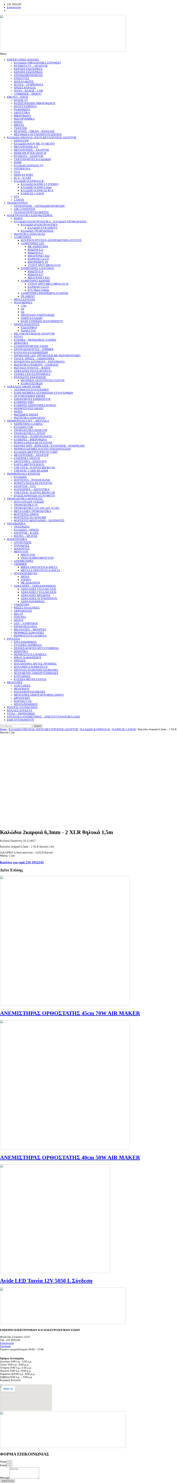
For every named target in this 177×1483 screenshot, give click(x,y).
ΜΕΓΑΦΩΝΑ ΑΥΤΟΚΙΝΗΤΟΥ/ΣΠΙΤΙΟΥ (38, 134)
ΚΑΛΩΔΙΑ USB (23, 427)
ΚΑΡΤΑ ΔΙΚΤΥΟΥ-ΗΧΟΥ (29, 464)
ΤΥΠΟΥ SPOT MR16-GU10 (44, 265)
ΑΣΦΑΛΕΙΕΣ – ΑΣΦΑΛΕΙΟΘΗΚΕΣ (35, 585)
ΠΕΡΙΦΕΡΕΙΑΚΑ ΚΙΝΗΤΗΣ (23, 473)
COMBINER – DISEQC (28, 93)
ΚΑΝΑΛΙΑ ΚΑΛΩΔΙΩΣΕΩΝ (31, 352)
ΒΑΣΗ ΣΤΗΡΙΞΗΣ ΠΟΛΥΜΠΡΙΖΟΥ (42, 321)
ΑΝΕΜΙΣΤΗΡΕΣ (23, 560)
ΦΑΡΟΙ (18, 218)
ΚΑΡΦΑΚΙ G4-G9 (38, 258)
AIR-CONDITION (24, 209)
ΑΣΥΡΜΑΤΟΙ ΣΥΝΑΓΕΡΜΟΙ (31, 389)
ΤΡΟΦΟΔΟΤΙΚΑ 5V (26, 504)
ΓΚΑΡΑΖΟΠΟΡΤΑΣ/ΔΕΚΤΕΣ (31, 212)
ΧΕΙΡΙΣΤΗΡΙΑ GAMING (28, 423)
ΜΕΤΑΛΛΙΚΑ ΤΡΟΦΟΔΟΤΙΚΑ (32, 511)
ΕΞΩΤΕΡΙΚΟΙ (29, 327)
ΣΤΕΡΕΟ (26, 579)
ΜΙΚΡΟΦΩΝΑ (22, 115)
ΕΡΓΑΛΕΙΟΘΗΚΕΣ (25, 641)
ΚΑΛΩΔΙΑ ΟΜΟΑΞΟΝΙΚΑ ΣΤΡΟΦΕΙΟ (37, 62)
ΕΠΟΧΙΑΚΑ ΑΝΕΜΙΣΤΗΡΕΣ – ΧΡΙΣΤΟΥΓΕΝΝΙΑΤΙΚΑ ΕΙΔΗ (43, 716)
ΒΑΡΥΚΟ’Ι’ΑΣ (23, 701)
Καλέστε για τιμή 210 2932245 (22, 862)
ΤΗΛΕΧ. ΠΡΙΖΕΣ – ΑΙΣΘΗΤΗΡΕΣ (34, 358)
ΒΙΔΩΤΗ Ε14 (35, 249)
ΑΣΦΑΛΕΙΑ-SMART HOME (24, 386)
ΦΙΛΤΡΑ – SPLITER (25, 536)
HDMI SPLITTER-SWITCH (30, 153)
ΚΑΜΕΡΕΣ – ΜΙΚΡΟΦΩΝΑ (30, 439)
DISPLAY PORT (23, 174)
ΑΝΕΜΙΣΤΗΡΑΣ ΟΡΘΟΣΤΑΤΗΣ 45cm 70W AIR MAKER (70, 1013)
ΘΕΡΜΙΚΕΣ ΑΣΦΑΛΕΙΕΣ (29, 632)
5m (22, 311)
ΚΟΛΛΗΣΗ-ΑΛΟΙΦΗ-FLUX (31, 666)
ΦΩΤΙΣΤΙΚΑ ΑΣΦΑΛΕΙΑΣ (29, 234)
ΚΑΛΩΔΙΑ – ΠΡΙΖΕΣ (26, 529)
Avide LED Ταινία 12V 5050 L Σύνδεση (46, 1280)
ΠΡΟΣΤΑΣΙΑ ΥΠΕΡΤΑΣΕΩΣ (37, 314)
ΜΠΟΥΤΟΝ (21, 551)
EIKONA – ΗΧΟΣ (17, 96)
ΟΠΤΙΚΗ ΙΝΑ (22, 168)
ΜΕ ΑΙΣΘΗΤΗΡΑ (38, 246)
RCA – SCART (22, 177)
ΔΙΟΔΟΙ (18, 620)
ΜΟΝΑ (25, 576)
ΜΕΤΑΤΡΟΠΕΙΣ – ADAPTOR (31, 149)
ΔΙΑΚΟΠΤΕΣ (22, 548)
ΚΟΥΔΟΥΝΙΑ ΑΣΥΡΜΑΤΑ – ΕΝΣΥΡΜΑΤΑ (39, 361)
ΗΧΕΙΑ (18, 121)
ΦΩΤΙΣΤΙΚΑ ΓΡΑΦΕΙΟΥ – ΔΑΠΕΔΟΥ (36, 364)
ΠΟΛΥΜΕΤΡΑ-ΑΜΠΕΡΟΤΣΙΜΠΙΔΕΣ (36, 673)
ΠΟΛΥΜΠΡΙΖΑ (23, 302)
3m (22, 308)
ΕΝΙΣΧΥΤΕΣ (21, 78)
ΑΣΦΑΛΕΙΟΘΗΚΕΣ (33, 601)
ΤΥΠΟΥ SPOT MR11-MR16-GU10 (48, 283)
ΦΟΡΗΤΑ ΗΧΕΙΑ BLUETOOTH (33, 442)
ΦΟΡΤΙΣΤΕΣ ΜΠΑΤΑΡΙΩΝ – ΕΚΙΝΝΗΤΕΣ (39, 520)
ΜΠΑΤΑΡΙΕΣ (14, 682)
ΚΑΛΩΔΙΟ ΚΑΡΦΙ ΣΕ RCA (37, 190)
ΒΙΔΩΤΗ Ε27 (35, 252)
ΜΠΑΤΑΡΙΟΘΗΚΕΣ (26, 704)
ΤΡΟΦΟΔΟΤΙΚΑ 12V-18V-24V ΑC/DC (37, 508)
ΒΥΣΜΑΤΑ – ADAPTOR (28, 156)
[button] (88, 53)
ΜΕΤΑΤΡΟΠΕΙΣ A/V (26, 146)
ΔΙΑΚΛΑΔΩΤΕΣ (24, 81)
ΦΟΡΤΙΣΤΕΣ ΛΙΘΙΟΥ (26, 514)
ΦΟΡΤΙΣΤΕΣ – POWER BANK (32, 480)
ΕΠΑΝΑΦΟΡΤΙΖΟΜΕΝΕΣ (29, 691)
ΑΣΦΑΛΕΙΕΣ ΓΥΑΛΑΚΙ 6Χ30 (38, 592)
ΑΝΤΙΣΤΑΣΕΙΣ (22, 542)
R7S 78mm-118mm (38, 290)
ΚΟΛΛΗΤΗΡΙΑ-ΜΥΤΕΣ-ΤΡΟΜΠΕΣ (35, 663)
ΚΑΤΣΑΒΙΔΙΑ (22, 676)
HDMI (17, 162)
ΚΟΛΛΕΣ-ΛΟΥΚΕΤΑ (19, 710)
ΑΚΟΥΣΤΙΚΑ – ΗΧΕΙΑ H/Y (30, 461)
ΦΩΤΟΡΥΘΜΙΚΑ (24, 118)
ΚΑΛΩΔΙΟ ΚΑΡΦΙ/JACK (29, 181)
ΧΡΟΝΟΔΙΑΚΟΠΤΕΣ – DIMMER (34, 349)
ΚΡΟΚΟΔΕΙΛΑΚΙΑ (25, 626)
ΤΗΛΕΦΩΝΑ (22, 526)
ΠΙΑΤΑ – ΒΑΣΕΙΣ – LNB (28, 90)
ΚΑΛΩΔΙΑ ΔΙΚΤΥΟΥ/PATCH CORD (35, 452)
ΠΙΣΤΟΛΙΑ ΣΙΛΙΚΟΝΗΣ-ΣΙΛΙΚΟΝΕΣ (36, 669)
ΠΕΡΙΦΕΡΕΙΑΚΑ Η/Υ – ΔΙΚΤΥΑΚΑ (28, 420)
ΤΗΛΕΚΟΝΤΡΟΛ (17, 202)
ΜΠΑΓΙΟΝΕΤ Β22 (39, 255)
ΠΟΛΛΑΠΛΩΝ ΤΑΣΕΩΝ (29, 501)
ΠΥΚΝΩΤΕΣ (21, 545)
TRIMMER (20, 564)
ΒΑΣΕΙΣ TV (21, 100)
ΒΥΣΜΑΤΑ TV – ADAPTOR (31, 65)
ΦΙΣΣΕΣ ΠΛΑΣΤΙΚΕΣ (27, 607)
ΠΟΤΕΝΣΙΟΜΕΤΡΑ (25, 573)
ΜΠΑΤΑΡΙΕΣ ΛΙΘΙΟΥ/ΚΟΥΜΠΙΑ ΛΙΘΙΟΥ (39, 694)
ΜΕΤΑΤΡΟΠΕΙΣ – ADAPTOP (31, 455)
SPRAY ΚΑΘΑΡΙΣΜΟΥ (28, 657)
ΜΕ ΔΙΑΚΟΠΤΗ (30, 582)
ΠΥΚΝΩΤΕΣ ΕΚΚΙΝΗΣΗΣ (30, 377)
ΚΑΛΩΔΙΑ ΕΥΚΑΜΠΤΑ (42, 227)
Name (3, 1461)
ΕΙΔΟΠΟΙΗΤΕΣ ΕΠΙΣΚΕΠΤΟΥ (32, 399)
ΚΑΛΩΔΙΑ (20, 476)
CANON (19, 199)
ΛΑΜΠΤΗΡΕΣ (22, 237)
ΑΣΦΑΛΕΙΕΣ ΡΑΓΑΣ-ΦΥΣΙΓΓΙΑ (33, 371)
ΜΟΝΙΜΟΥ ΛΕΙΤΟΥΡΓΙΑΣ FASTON (42, 380)
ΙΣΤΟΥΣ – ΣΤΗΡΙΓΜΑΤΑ (28, 84)
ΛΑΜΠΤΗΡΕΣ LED (32, 243)
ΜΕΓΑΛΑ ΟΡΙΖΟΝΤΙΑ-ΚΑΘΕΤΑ (40, 570)
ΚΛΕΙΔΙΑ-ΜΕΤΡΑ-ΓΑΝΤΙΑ (30, 679)
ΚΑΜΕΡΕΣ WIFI (24, 402)
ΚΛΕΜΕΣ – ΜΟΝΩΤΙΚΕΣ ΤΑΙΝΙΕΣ (35, 339)
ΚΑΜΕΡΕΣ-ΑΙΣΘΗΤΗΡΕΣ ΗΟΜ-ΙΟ (35, 405)
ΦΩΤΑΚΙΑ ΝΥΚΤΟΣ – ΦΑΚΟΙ (32, 367)
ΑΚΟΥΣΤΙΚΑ (22, 112)
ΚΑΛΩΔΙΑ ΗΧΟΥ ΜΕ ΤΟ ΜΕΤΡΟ (34, 143)
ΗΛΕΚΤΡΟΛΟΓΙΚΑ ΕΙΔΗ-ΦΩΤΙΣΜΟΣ (30, 215)
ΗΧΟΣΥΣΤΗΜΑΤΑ (25, 106)
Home (3, 729)
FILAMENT (28, 296)
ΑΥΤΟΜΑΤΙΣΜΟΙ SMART (29, 395)
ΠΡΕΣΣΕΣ (20, 660)
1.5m (23, 305)
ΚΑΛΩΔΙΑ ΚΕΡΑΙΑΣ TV (29, 165)
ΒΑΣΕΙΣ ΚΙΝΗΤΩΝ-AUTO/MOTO (34, 495)
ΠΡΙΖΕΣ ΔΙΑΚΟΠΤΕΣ (27, 324)
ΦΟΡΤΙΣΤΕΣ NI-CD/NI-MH (30, 517)
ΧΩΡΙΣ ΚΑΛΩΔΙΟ (32, 318)
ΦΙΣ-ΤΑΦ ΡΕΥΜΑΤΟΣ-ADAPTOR (34, 333)
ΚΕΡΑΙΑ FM (21, 140)
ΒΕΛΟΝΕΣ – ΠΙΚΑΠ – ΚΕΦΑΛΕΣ (34, 131)
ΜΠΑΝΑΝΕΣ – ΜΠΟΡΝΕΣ (30, 629)
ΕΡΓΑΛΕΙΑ (13, 638)
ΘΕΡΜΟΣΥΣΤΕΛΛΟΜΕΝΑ (30, 635)
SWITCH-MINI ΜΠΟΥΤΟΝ (37, 557)
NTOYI (18, 336)
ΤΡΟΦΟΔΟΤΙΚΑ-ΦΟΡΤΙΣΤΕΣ (25, 498)
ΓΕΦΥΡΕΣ (20, 617)
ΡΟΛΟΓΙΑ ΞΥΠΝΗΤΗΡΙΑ (22, 707)
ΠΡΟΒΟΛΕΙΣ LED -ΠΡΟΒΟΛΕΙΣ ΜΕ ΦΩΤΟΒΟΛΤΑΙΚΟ (47, 355)
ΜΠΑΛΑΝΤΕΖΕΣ (24, 299)
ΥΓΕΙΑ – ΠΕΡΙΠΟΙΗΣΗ (21, 713)
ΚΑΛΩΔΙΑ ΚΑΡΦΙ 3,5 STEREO (39, 184)
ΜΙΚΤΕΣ (19, 125)
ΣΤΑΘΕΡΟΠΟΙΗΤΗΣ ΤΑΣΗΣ (31, 346)
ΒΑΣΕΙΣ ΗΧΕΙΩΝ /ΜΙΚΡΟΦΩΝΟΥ (35, 103)
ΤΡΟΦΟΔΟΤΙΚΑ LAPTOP (29, 433)
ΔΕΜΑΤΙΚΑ (21, 343)
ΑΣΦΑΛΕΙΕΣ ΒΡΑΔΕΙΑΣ (35, 595)
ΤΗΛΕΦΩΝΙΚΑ (16, 523)
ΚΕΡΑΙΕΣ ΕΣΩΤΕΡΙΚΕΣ (28, 68)
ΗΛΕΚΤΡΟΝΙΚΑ (17, 539)
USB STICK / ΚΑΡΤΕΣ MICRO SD (34, 467)
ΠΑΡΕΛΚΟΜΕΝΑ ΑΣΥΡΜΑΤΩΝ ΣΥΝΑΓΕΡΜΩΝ (43, 392)
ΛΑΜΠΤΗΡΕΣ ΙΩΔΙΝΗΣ (35, 280)
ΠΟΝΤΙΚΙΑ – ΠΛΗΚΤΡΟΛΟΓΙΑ (33, 436)
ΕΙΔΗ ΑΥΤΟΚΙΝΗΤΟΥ (20, 719)
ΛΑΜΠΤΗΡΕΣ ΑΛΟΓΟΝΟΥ (37, 268)
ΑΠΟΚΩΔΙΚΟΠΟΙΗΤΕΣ (28, 75)
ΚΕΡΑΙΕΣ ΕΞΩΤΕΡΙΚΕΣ (28, 72)
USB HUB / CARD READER (31, 470)
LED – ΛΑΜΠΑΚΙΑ (26, 623)
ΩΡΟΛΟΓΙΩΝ (22, 698)
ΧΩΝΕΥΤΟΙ (28, 330)
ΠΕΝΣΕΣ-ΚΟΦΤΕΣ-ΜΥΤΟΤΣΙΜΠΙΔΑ (36, 648)
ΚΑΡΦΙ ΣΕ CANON (32, 193)
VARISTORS (21, 604)
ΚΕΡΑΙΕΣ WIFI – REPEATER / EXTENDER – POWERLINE (49, 445)
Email (3, 1465)
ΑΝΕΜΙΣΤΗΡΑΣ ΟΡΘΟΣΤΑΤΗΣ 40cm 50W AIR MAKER (70, 1157)
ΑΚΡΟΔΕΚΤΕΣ (23, 610)
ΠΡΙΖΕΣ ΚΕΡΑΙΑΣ (25, 87)
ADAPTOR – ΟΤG (25, 486)
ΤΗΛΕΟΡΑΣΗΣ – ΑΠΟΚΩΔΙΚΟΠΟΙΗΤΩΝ (39, 205)
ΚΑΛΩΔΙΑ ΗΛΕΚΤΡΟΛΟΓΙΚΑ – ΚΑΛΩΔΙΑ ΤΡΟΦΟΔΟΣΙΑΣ (50, 221)
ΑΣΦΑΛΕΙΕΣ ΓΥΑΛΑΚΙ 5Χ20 (38, 589)
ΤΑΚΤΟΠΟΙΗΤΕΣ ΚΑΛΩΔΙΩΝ (32, 159)
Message (5, 1477)
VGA (17, 171)
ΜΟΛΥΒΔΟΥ (22, 688)
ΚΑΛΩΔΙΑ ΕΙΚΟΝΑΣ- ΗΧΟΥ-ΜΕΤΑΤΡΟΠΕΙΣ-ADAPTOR (41, 137)
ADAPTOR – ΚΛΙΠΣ (26, 532)
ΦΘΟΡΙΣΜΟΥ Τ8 (38, 262)
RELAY (18, 613)
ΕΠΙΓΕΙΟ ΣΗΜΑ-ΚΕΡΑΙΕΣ (23, 59)
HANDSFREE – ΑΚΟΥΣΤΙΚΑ (32, 489)
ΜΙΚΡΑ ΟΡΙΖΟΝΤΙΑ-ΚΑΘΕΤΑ (39, 567)
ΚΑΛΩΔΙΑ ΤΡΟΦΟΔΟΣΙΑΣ (37, 230)
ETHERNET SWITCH (27, 458)
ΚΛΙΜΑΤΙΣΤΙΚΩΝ (32, 383)
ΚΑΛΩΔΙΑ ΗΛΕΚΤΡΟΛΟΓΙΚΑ (39, 224)
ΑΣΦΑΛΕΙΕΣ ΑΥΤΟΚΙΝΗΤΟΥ (39, 598)
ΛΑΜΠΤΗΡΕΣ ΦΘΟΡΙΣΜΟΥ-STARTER (44, 293)
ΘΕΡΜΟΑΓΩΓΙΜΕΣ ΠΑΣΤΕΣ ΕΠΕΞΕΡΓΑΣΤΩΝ (42, 448)
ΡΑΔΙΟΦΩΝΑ (22, 109)
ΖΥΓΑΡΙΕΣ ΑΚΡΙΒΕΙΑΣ (28, 645)
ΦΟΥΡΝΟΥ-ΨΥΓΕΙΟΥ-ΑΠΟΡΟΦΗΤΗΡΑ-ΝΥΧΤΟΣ (51, 240)
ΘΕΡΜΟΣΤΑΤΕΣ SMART (29, 408)
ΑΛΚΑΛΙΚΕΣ (22, 685)
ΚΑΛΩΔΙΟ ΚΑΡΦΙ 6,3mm (36, 187)
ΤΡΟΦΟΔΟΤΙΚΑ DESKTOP (30, 430)
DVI (16, 196)
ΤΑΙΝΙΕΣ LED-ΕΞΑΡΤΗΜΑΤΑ (32, 374)
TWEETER (20, 128)
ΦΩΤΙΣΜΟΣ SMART (26, 414)
